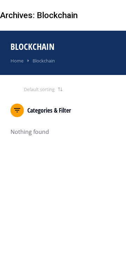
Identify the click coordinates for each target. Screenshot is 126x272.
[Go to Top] (111, 257)
